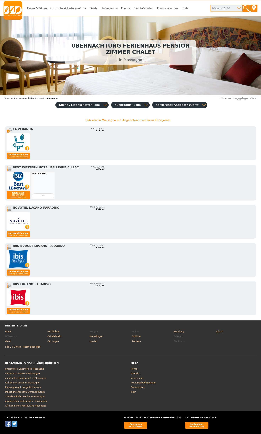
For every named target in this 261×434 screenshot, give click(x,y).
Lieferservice (109, 8)
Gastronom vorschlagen (135, 425)
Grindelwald (54, 336)
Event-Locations (167, 8)
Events (125, 8)
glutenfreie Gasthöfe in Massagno (24, 368)
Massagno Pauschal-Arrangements (25, 392)
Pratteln (136, 341)
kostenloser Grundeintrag (196, 425)
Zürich (219, 331)
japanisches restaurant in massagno (26, 401)
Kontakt (134, 373)
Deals (93, 8)
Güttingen (53, 341)
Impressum (136, 378)
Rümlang (179, 331)
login (133, 392)
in (21, 98)
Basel (8, 331)
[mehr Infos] (18, 142)
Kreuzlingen (96, 336)
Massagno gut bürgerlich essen (23, 387)
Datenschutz (137, 387)
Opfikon (136, 336)
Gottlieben (53, 331)
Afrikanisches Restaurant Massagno (25, 405)
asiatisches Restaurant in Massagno (25, 378)
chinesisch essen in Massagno (22, 373)
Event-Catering (144, 8)
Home (133, 368)
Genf (8, 341)
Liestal (93, 341)
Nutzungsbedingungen (143, 382)
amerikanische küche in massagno (25, 396)
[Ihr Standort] (253, 8)
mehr (185, 8)
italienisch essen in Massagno (22, 382)
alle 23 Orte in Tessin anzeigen (22, 346)
